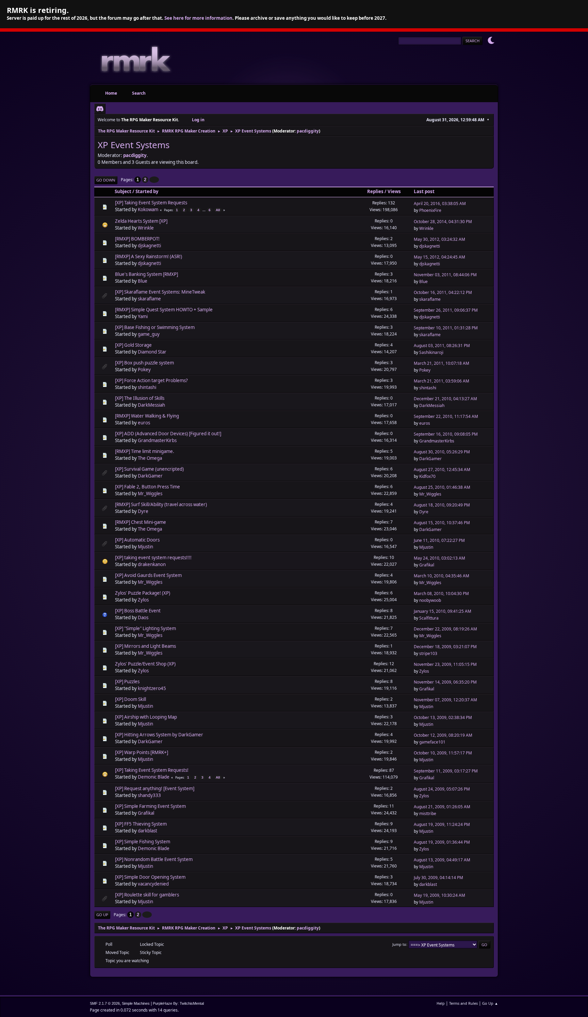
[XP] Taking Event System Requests (151, 203)
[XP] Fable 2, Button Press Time (147, 487)
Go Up (102, 914)
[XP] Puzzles (127, 681)
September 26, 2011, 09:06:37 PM (446, 310)
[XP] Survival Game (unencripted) (149, 469)
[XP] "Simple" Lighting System (145, 628)
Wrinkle (146, 228)
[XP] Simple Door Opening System (150, 877)
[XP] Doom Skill (130, 699)
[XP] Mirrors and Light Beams (145, 646)
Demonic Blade (153, 777)
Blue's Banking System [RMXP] (146, 274)
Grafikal (426, 565)
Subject (123, 191)
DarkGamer (430, 458)
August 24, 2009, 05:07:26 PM (442, 789)
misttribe (427, 813)
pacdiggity (308, 131)
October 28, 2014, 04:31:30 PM (443, 221)
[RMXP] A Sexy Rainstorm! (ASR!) (148, 256)
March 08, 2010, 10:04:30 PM (441, 593)
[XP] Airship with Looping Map (146, 717)
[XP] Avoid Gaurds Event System (148, 575)
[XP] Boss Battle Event (138, 611)
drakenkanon (152, 564)
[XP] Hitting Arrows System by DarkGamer (159, 735)
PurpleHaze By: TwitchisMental (178, 1003)
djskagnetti (149, 245)
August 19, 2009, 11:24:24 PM (442, 824)
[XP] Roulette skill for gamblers (147, 895)
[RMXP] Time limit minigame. (144, 451)
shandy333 (149, 795)
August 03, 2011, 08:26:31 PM (442, 345)
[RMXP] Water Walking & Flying (147, 416)
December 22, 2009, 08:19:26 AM (445, 629)
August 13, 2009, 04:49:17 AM (442, 860)
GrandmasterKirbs (157, 440)
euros (144, 423)
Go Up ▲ (490, 1003)
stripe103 (428, 653)
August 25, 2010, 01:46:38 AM (442, 487)
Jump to (399, 944)
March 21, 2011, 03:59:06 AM (441, 381)
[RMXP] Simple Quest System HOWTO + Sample (164, 310)
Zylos (143, 600)
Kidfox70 (427, 476)
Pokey (144, 369)
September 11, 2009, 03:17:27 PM (446, 771)
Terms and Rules (463, 1003)
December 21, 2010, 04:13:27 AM (445, 399)
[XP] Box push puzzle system (144, 363)
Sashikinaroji (431, 352)
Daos (143, 617)
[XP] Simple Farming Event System (150, 806)
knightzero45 (152, 688)
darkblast (147, 831)
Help (441, 1003)
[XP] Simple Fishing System (142, 842)
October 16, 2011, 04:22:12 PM (443, 292)
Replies (375, 191)
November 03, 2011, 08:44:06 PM (445, 275)
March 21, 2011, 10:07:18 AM (441, 363)
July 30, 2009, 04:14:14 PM (438, 877)
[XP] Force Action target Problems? (151, 380)
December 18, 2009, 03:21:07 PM (445, 647)
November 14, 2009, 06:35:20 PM (445, 682)
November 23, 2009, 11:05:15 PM (445, 664)
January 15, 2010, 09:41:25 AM (442, 611)
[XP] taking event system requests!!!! (153, 557)
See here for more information (198, 18)
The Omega (150, 458)
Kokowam (148, 209)
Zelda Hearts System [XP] (141, 221)
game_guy (149, 334)
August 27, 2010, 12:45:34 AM (442, 469)
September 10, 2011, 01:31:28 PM (446, 328)
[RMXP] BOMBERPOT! (137, 239)
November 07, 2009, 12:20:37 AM (445, 700)
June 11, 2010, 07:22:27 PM (439, 540)
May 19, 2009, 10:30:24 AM (439, 895)
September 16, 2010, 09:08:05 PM (446, 434)
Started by (147, 191)
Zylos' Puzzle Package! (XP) (142, 593)
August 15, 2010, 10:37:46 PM (442, 523)
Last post (424, 191)
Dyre (143, 511)
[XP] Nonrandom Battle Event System (154, 859)
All (218, 210)
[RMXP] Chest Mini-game (140, 522)
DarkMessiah (151, 405)
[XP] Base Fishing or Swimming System (155, 327)
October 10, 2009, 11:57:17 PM (443, 753)
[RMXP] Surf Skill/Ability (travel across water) (161, 504)
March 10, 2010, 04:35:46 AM (441, 576)
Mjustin (145, 547)
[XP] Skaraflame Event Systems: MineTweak (160, 292)
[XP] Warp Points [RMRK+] (141, 752)
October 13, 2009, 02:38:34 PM (443, 717)
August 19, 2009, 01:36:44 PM (442, 842)
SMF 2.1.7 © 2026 (105, 1003)
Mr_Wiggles (150, 493)
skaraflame (149, 299)
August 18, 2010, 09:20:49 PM (442, 505)
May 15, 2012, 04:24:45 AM (439, 257)
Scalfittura (429, 618)
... (204, 209)
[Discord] (100, 109)
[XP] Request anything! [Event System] (154, 788)
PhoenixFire (430, 210)
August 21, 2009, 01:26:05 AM (442, 807)
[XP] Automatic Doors (137, 540)
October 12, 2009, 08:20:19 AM (443, 735)
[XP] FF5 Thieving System (141, 824)
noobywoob (430, 600)
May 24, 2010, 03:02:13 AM (439, 558)
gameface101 (432, 742)
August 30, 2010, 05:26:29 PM (442, 452)
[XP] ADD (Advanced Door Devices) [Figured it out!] (168, 434)
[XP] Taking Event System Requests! (152, 770)
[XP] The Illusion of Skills (139, 398)
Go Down (105, 180)
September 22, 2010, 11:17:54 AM (446, 416)
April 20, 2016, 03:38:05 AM (440, 203)
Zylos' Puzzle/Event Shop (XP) (145, 664)
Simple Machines (136, 1003)
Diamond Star (152, 352)
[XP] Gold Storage (133, 345)
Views (394, 191)
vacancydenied (153, 884)
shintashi (147, 387)
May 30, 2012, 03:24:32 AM (439, 239)
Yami (143, 316)
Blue (142, 281)
